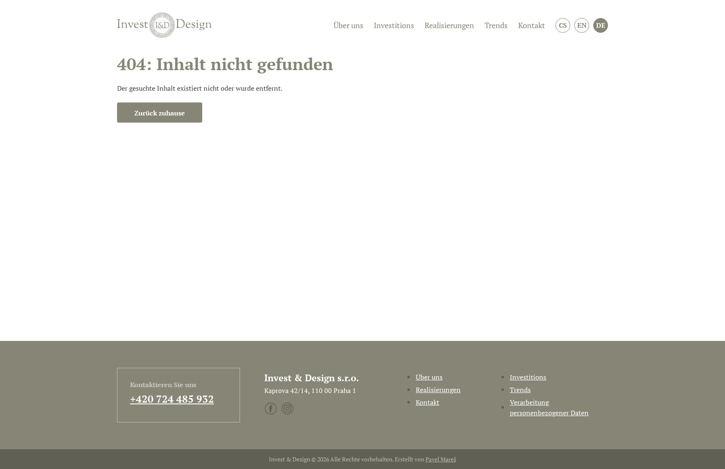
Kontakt (531, 25)
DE (600, 25)
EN (582, 25)
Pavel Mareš (440, 459)
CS (563, 25)
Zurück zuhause (159, 113)
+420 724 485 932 (172, 399)
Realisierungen (449, 25)
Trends (496, 25)
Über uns (348, 25)
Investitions (394, 25)
